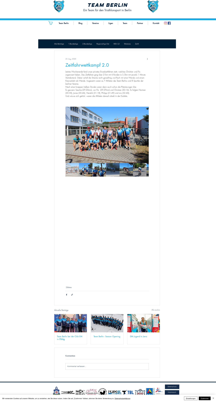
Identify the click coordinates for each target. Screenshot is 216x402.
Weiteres (127, 44)
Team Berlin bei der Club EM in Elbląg (69, 337)
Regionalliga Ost (103, 44)
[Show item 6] (139, 170)
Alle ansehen (156, 310)
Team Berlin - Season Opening (107, 336)
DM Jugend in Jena (138, 336)
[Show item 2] (85, 170)
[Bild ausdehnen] (107, 135)
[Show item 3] (99, 170)
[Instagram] (165, 23)
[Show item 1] (72, 170)
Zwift (137, 44)
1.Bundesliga (73, 44)
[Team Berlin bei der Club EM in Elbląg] (70, 323)
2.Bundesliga (87, 44)
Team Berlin (107, 5)
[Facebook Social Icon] (169, 23)
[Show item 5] (126, 170)
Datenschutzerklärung (122, 398)
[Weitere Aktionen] (147, 59)
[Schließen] (213, 398)
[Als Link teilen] (72, 295)
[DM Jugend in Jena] (143, 323)
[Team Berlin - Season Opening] (107, 323)
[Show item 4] (112, 170)
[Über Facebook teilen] (66, 295)
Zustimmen (205, 398)
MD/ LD (117, 44)
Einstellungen (191, 398)
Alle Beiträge (59, 44)
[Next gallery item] (146, 135)
